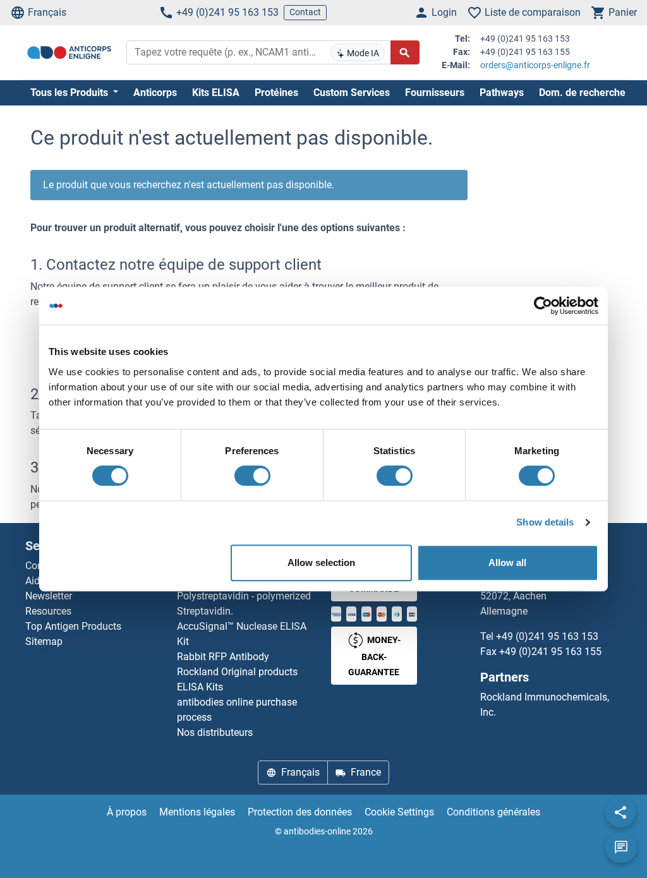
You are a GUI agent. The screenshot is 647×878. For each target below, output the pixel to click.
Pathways (502, 93)
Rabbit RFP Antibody (223, 657)
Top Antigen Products (73, 626)
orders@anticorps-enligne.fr (535, 65)
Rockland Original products (237, 672)
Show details (545, 522)
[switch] (252, 476)
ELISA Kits (200, 687)
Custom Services (351, 93)
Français (47, 12)
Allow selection (321, 562)
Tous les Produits (70, 93)
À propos (127, 812)
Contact (305, 12)
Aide (35, 581)
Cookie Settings (399, 812)
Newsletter (48, 596)
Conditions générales (493, 812)
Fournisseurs (434, 93)
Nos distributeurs (215, 732)
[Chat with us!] (621, 848)
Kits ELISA (215, 93)
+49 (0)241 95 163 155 (550, 652)
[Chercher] (405, 52)
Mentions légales (197, 812)
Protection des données (300, 812)
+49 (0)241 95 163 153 (227, 12)
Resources (48, 611)
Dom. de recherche (582, 93)
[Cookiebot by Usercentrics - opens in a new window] (543, 305)
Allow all (507, 562)
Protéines (276, 93)
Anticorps (155, 93)
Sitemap (44, 641)
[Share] (620, 812)
